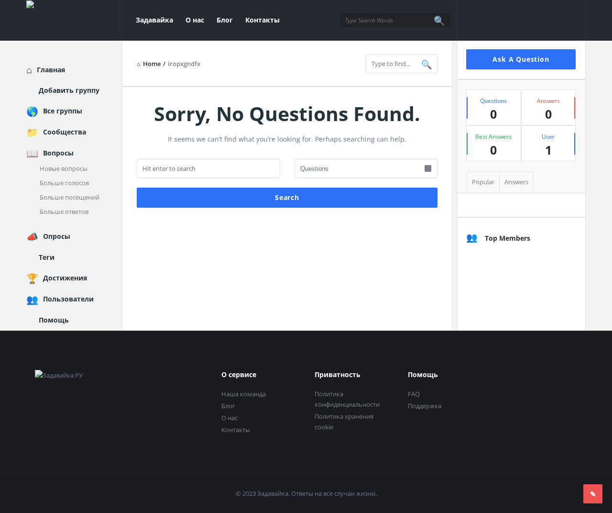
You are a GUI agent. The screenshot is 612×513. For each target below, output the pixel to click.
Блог (225, 19)
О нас (195, 19)
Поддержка (424, 405)
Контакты (262, 19)
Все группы (62, 110)
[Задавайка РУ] (74, 20)
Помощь (54, 319)
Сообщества (64, 131)
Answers (516, 182)
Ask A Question (520, 59)
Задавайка (154, 19)
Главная (51, 69)
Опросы (56, 236)
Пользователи (68, 298)
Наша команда (243, 394)
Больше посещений (69, 197)
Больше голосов (64, 182)
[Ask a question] (592, 493)
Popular (483, 182)
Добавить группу (69, 90)
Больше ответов (64, 211)
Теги (47, 257)
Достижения (65, 277)
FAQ (414, 394)
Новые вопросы (63, 168)
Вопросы (58, 152)
